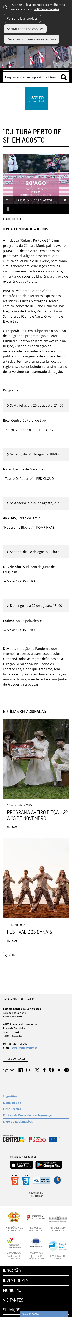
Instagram (28, 1070)
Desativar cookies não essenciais (31, 39)
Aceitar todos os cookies (25, 29)
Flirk (66, 1070)
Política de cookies (46, 9)
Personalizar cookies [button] (22, 18)
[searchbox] (36, 77)
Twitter (37, 1070)
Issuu (51, 1070)
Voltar (13, 955)
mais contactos (16, 1058)
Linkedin (20, 1070)
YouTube (59, 1071)
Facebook (44, 1070)
